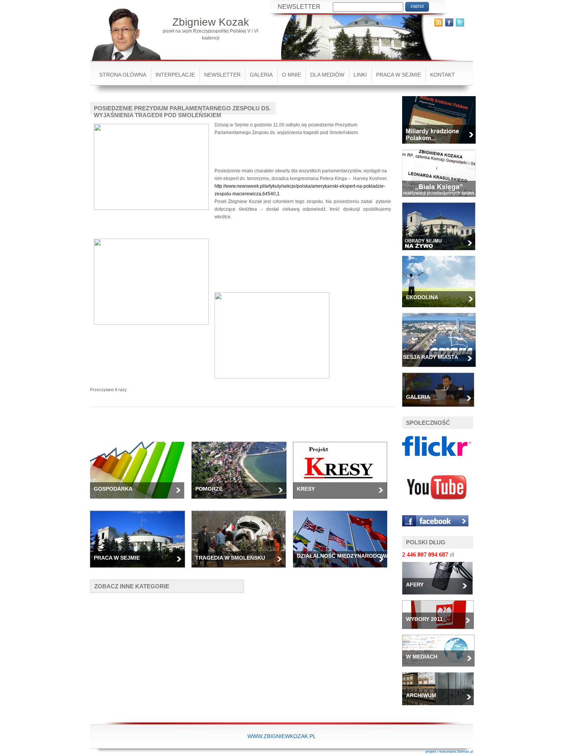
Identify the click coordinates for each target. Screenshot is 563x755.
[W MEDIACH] (441, 669)
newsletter (222, 75)
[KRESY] (343, 501)
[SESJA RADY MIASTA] (441, 369)
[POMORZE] (242, 501)
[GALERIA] (441, 409)
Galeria (261, 75)
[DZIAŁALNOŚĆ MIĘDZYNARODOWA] (343, 570)
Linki (360, 75)
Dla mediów (327, 75)
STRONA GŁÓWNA (122, 75)
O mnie (291, 75)
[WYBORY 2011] (441, 631)
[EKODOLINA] (441, 309)
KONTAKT (442, 75)
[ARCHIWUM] (441, 707)
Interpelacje (175, 75)
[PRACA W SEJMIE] (140, 570)
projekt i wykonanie (441, 751)
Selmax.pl (465, 751)
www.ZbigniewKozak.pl (281, 736)
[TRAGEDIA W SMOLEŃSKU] (241, 570)
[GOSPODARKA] (140, 501)
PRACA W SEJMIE (398, 75)
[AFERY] (440, 597)
